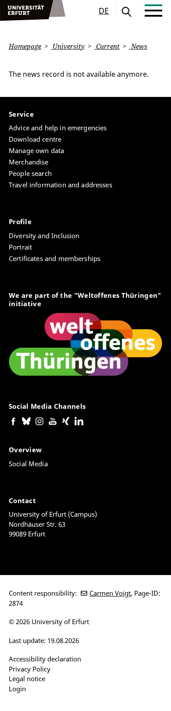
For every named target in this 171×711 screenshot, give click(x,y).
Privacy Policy (29, 669)
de (104, 10)
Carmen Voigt (110, 593)
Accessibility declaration (45, 658)
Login (17, 688)
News (138, 46)
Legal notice (27, 678)
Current (107, 46)
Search (127, 10)
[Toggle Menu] (153, 10)
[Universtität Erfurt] (33, 10)
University (68, 46)
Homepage (25, 46)
